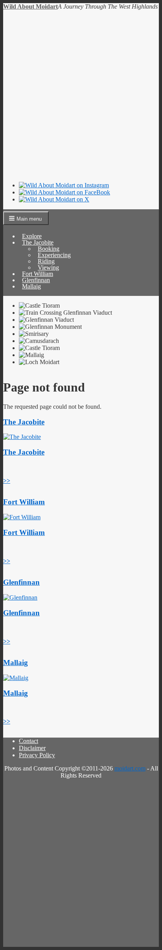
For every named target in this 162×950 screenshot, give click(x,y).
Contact (28, 741)
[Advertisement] (81, 95)
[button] (26, 218)
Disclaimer (32, 748)
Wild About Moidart (30, 6)
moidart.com (129, 768)
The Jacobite (23, 422)
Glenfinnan (21, 582)
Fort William (24, 502)
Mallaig (31, 286)
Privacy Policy (37, 755)
